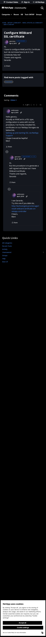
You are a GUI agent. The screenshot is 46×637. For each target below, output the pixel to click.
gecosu (12, 41)
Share (7, 66)
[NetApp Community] (14, 7)
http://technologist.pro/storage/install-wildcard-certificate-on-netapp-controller (25, 209)
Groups (4, 255)
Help (3, 259)
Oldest (13, 100)
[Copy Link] (19, 43)
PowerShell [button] (8, 82)
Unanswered (23, 252)
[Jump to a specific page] (40, 105)
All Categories (7, 243)
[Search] (42, 8)
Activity (4, 249)
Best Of (5, 262)
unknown (15, 110)
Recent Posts (7, 246)
